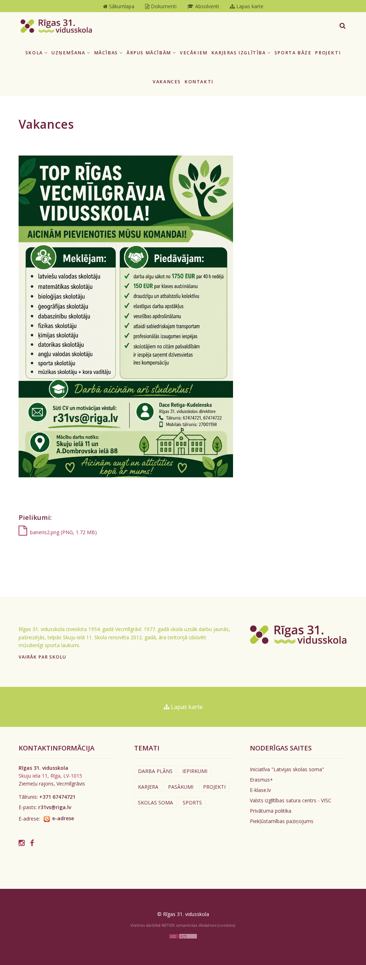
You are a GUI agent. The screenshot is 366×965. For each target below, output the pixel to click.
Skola (35, 53)
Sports (192, 802)
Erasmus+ (261, 779)
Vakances (167, 82)
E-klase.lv (260, 790)
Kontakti (198, 82)
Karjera (148, 786)
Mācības (107, 53)
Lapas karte (186, 707)
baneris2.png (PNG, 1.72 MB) (62, 532)
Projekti (328, 53)
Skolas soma (155, 802)
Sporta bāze (293, 53)
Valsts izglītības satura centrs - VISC (290, 800)
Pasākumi (180, 786)
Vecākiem (194, 53)
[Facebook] (32, 843)
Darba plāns (155, 771)
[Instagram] (22, 843)
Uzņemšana (69, 53)
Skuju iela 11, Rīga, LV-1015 (50, 775)
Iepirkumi (194, 771)
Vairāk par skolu (42, 657)
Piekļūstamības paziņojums (281, 821)
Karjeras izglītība (239, 53)
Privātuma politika (270, 810)
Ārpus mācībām (150, 53)
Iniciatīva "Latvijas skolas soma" (287, 769)
